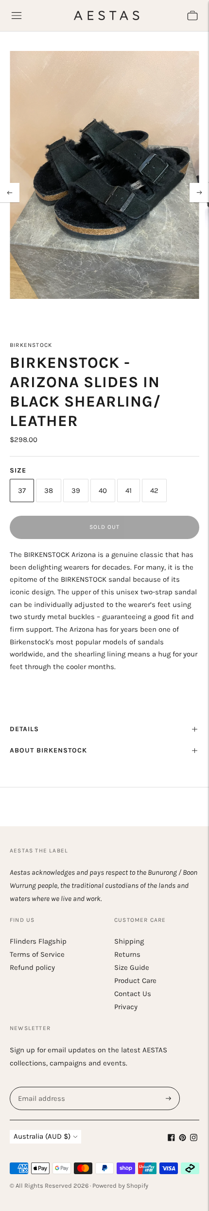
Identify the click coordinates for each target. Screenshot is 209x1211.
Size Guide (131, 967)
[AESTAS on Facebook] (171, 1138)
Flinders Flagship (38, 941)
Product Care (135, 980)
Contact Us (132, 993)
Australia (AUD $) (42, 1136)
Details (24, 729)
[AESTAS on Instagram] (193, 1138)
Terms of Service (37, 954)
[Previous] (9, 192)
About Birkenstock (48, 750)
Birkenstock (31, 345)
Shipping (129, 941)
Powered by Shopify (120, 1185)
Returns (127, 954)
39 (75, 490)
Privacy (126, 1006)
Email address (40, 1087)
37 (22, 490)
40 (103, 490)
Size (18, 470)
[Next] (199, 192)
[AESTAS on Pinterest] (182, 1138)
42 (154, 490)
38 (48, 490)
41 (128, 490)
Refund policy (32, 967)
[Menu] (16, 15)
